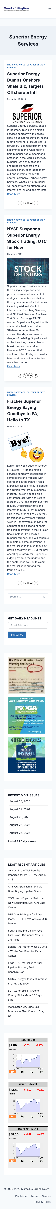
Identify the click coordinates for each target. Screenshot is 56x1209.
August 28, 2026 (19, 801)
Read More (13, 194)
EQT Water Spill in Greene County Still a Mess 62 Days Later (25, 995)
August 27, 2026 (19, 809)
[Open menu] (49, 9)
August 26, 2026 (19, 817)
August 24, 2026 (19, 832)
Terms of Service (41, 1196)
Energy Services (16, 65)
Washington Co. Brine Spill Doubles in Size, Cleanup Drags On (27, 1011)
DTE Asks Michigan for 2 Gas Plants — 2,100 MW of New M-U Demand (27, 919)
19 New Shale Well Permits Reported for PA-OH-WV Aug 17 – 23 (27, 875)
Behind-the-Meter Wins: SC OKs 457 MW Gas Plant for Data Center (27, 951)
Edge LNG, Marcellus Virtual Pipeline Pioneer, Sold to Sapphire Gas (25, 967)
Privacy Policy (42, 1201)
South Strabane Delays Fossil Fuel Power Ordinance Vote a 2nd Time (25, 935)
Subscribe (17, 634)
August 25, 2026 (19, 824)
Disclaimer (21, 1196)
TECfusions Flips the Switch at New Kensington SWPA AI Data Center (26, 903)
